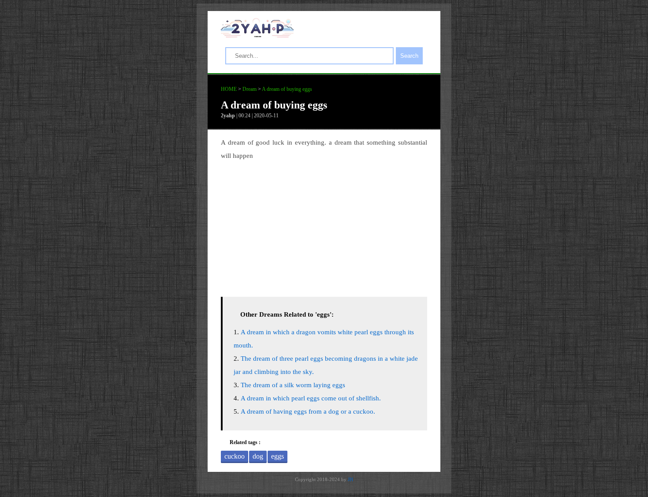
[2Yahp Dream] (257, 35)
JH (350, 479)
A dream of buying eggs (287, 89)
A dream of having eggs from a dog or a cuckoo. (308, 411)
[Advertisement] (324, 226)
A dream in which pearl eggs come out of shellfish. (311, 398)
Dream (249, 89)
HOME (229, 89)
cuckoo (234, 456)
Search (409, 55)
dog (258, 456)
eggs (277, 456)
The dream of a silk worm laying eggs (293, 385)
